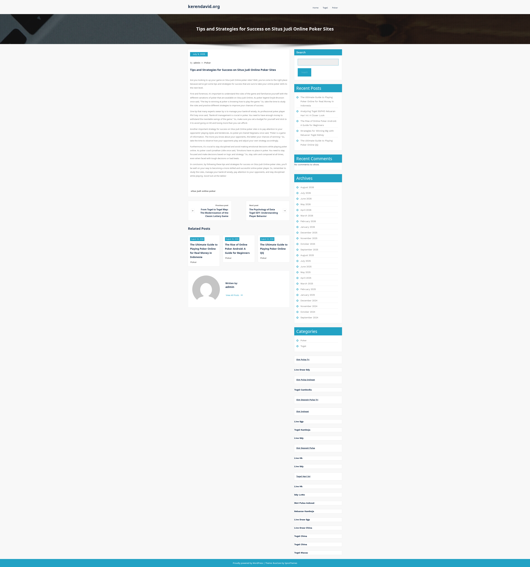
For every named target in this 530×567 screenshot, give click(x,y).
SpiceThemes (290, 563)
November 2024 (308, 306)
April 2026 (305, 210)
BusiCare (277, 563)
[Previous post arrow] (193, 210)
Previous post (221, 205)
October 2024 (307, 312)
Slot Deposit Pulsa (305, 448)
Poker (335, 7)
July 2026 (305, 193)
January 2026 (307, 227)
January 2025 (307, 295)
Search (301, 52)
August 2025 (307, 255)
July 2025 (305, 261)
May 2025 (305, 272)
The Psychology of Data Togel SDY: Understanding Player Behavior (263, 213)
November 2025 (308, 238)
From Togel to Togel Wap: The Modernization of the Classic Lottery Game (214, 213)
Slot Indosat (302, 411)
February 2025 (308, 289)
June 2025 (306, 266)
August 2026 (307, 187)
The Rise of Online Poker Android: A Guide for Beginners (237, 249)
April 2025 (305, 278)
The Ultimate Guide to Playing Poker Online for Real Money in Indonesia (317, 101)
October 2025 (307, 244)
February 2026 (308, 221)
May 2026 (305, 204)
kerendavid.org (204, 6)
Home (316, 7)
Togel (325, 7)
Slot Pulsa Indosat (305, 379)
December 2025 (308, 232)
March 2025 (306, 283)
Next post (253, 205)
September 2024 (309, 317)
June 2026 (306, 198)
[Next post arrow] (284, 210)
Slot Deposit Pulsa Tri (307, 399)
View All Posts (233, 295)
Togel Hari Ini (303, 476)
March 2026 (306, 215)
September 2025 (309, 249)
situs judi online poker (203, 191)
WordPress (258, 563)
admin (197, 62)
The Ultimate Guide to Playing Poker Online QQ (273, 249)
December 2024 (308, 300)
